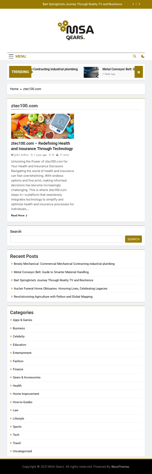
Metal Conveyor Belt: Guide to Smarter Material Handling (51, 272)
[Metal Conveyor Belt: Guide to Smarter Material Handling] (87, 74)
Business (19, 328)
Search (15, 231)
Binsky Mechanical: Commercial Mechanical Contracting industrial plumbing (64, 264)
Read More (18, 215)
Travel (17, 443)
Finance (18, 369)
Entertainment (22, 353)
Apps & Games (22, 320)
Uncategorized (22, 451)
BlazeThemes (120, 466)
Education (19, 345)
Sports (17, 426)
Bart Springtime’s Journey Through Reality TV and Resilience (82, 4)
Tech (16, 435)
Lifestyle (18, 418)
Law (15, 410)
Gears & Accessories (27, 377)
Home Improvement (26, 394)
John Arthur (21, 155)
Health (18, 134)
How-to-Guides (22, 402)
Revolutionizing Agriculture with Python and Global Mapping (53, 296)
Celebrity (19, 336)
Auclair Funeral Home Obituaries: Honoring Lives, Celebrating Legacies (60, 288)
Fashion (18, 361)
